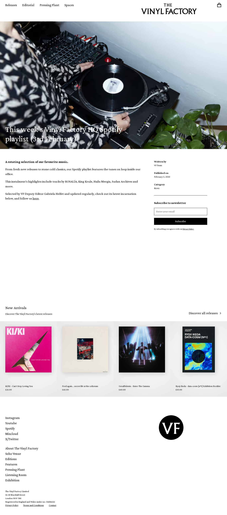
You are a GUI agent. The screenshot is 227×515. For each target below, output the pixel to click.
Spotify (10, 428)
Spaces (69, 5)
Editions (11, 459)
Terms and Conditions (33, 505)
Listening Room (16, 475)
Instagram (12, 418)
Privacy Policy (11, 505)
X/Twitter (12, 439)
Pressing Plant (49, 5)
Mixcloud (11, 434)
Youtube (11, 423)
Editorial (28, 5)
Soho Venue (13, 453)
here (36, 198)
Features (11, 464)
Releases (11, 5)
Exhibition (12, 480)
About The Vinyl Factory (21, 448)
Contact (52, 505)
